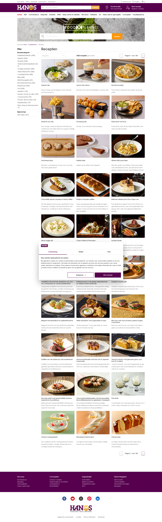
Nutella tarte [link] (80, 160)
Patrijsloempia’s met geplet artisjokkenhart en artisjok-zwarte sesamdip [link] (91, 282)
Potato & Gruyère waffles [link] (85, 199)
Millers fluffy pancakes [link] (119, 160)
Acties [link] (19, 15)
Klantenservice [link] (127, 1)
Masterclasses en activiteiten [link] (59, 482)
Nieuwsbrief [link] (34, 1)
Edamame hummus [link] (118, 122)
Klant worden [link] (118, 480)
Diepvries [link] (44, 15)
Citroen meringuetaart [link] (49, 437)
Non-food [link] (84, 15)
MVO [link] (83, 486)
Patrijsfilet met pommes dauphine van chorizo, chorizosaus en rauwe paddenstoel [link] (57, 282)
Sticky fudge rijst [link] (47, 240)
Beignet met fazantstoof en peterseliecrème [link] (57, 320)
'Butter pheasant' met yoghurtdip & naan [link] (91, 320)
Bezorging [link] (20, 482)
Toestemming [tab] (52, 252)
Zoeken (117, 36)
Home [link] (25, 44)
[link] (136, 1)
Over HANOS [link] (20, 1)
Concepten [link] (127, 15)
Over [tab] (109, 252)
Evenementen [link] (42, 1)
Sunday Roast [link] (116, 240)
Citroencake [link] (115, 437)
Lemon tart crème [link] (82, 85)
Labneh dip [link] (45, 85)
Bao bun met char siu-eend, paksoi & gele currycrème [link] (126, 321)
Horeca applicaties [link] (23, 486)
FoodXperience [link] (138, 15)
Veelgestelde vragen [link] (88, 484)
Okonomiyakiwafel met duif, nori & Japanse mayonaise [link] (92, 360)
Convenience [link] (34, 15)
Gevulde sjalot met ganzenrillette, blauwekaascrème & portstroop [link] (56, 399)
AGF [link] (25, 15)
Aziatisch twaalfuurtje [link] (119, 282)
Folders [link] (27, 1)
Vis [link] (100, 15)
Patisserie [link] (93, 15)
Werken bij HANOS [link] (87, 482)
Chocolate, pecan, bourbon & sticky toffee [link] (56, 199)
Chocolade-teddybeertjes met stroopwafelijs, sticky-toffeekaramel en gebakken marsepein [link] (93, 399)
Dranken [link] (52, 15)
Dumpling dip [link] (81, 122)
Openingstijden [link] (22, 484)
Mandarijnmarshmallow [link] (85, 437)
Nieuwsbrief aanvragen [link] (121, 484)
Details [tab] (81, 252)
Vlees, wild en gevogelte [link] (112, 15)
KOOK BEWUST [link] (54, 486)
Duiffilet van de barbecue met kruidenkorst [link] (57, 359)
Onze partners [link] (51, 1)
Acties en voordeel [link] (56, 480)
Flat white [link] (114, 398)
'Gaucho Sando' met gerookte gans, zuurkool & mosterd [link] (126, 360)
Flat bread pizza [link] (47, 160)
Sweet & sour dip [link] (47, 122)
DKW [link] (59, 15)
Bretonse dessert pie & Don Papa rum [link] (125, 199)
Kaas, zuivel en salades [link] (71, 15)
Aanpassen (79, 275)
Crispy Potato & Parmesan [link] (86, 240)
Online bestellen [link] (119, 482)
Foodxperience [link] (32, 44)
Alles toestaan (107, 275)
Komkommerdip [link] (117, 85)
